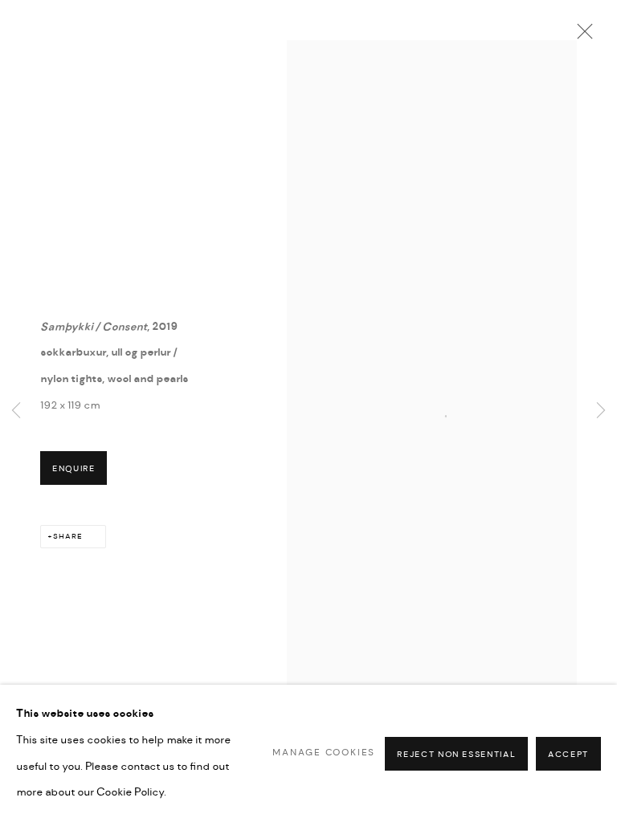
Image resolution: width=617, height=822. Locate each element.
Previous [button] (16, 411)
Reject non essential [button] (456, 753)
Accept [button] (568, 753)
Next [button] (601, 411)
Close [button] (581, 36)
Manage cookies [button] (323, 753)
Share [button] (68, 536)
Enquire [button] (73, 468)
